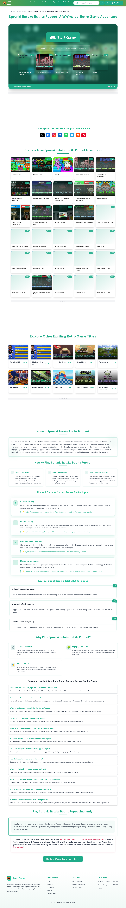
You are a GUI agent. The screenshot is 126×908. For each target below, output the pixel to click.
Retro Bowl (33, 2)
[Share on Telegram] (72, 135)
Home (23, 2)
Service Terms (77, 887)
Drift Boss (45, 2)
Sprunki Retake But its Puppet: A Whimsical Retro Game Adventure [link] (48, 11)
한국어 (100, 888)
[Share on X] (42, 135)
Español (115, 881)
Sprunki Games (21, 11)
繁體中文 (115, 885)
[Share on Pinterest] (83, 135)
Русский (108, 885)
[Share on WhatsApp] (66, 135)
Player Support (78, 881)
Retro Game (65, 839)
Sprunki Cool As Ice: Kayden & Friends (87, 839)
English (100, 881)
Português (101, 885)
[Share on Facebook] (48, 135)
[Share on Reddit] (78, 135)
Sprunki (56, 2)
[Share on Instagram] (54, 135)
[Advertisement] (63, 107)
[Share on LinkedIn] (60, 135)
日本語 (107, 881)
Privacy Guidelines (79, 884)
